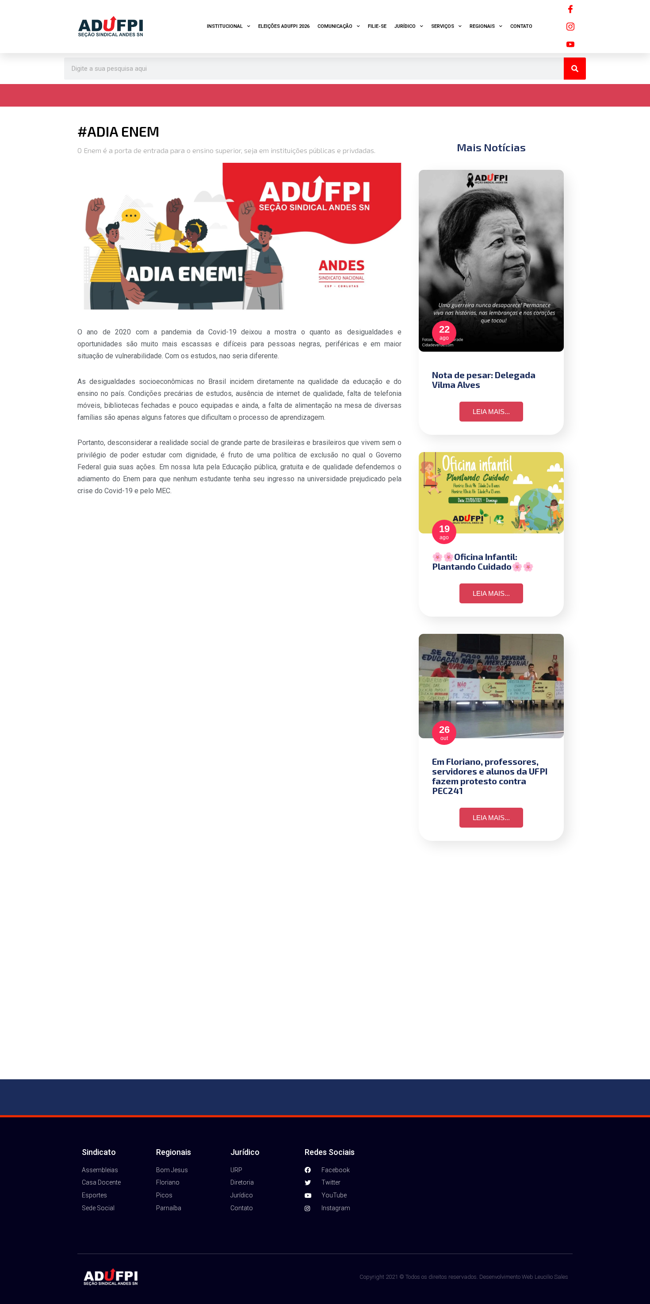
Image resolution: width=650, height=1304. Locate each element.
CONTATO (521, 26)
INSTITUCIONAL (225, 26)
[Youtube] (570, 44)
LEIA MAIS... (491, 411)
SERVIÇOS (442, 26)
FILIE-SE (377, 26)
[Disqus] (325, 960)
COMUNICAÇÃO (334, 26)
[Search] (575, 69)
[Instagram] (570, 26)
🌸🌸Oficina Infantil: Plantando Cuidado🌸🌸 (483, 561)
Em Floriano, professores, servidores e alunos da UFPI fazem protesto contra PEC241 (489, 776)
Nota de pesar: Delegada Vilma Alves (483, 379)
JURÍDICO (405, 26)
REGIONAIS (482, 26)
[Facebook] (570, 8)
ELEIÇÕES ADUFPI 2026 (284, 26)
